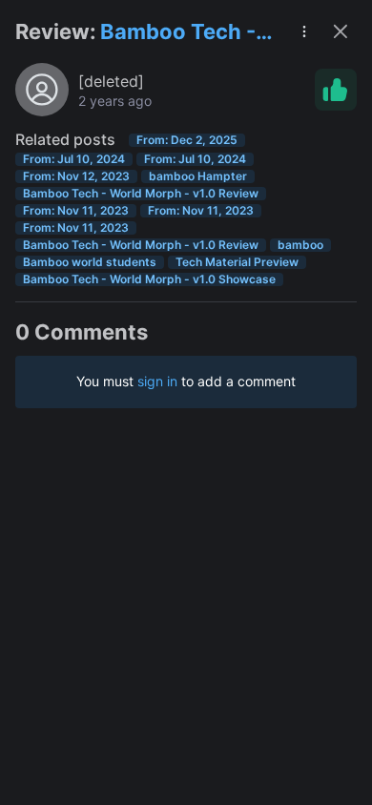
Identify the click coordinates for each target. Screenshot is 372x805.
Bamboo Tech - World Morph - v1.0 (178, 33)
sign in (157, 381)
